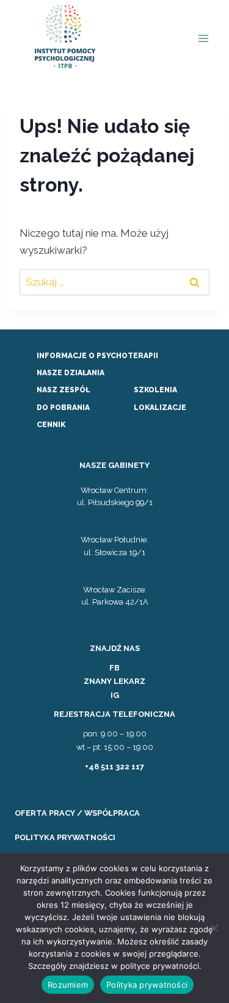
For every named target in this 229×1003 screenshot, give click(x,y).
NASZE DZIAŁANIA (70, 372)
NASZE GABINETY (114, 465)
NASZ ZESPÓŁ (63, 390)
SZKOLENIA (155, 390)
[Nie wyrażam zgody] (214, 928)
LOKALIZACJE (160, 407)
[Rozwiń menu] (203, 38)
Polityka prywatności (146, 985)
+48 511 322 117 (114, 766)
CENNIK (51, 424)
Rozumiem (68, 985)
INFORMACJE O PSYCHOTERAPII (97, 355)
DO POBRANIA (63, 407)
